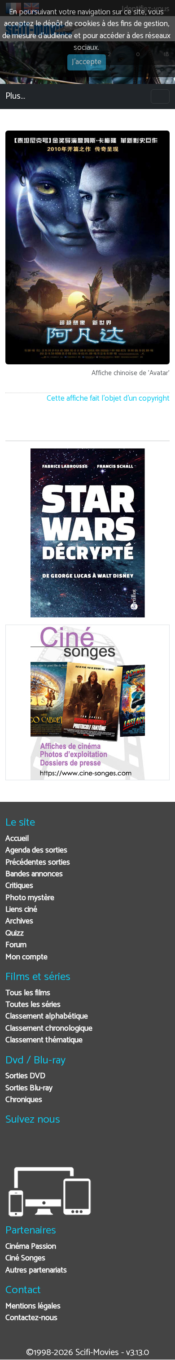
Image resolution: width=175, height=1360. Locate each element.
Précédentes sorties (37, 862)
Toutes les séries (33, 1004)
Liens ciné (21, 909)
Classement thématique (44, 1040)
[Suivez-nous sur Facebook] (14, 1147)
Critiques (19, 885)
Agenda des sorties (36, 850)
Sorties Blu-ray (28, 1088)
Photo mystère (29, 898)
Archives (19, 921)
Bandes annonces (34, 874)
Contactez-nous (31, 1318)
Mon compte (26, 957)
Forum (15, 945)
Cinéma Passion (30, 1246)
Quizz (14, 933)
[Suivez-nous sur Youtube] (58, 1147)
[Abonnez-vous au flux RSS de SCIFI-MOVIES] (80, 1147)
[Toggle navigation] (160, 96)
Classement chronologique (48, 1028)
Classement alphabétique (46, 1016)
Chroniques (23, 1099)
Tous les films (27, 993)
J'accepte (86, 62)
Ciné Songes (25, 1258)
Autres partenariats (36, 1270)
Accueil (17, 838)
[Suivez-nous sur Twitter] (36, 1147)
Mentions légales (33, 1306)
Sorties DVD (25, 1076)
